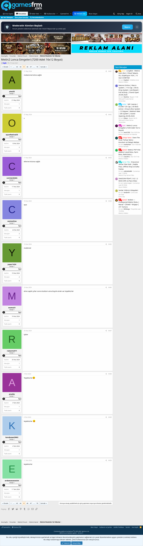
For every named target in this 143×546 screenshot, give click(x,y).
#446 (110, 287)
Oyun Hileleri (123, 187)
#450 (110, 460)
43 (17, 67)
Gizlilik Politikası (119, 527)
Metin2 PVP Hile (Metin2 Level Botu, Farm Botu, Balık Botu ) (129, 152)
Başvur (127, 27)
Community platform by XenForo (71, 531)
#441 (110, 71)
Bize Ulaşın (93, 14)
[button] (40, 14)
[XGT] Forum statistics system (71, 533)
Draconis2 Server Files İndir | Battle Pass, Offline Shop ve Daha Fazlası (129, 165)
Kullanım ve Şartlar (105, 527)
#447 (110, 331)
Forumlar (22, 14)
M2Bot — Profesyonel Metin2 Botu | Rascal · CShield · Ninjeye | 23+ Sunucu (129, 203)
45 (24, 67)
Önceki (6, 67)
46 (27, 67)
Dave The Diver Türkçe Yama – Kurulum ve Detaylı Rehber (129, 139)
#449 (110, 417)
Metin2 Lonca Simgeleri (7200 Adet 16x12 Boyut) (129, 127)
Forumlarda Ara (38, 17)
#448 (110, 374)
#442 (110, 114)
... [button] (13, 67)
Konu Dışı (122, 197)
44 (20, 67)
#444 (110, 201)
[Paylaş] (106, 71)
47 (31, 67)
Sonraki (42, 67)
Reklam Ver (81, 13)
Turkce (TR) (17, 527)
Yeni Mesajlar (8, 17)
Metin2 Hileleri (123, 82)
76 (37, 67)
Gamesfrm (6, 527)
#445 (110, 244)
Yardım (127, 527)
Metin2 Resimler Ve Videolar (128, 134)
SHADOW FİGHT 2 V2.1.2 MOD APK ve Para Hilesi (128, 179)
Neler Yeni (35, 14)
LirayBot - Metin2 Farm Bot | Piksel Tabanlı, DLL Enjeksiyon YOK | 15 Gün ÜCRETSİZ (129, 74)
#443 (110, 158)
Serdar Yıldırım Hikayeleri (128, 190)
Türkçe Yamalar (123, 146)
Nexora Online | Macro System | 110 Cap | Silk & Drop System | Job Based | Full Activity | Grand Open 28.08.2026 (129, 90)
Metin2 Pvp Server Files (126, 175)
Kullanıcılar (51, 14)
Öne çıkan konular (21, 18)
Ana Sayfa (9, 14)
